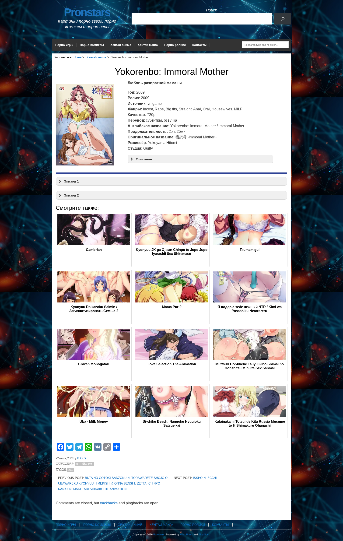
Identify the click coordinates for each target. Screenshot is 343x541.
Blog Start (204, 534)
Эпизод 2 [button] (71, 195)
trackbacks (109, 503)
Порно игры (64, 45)
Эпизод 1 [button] (71, 181)
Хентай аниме (120, 45)
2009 (70, 469)
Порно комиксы (92, 45)
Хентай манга (148, 45)
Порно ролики (175, 45)
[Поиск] (282, 19)
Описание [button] (144, 159)
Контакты (199, 45)
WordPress (186, 534)
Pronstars (87, 12)
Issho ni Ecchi (205, 478)
